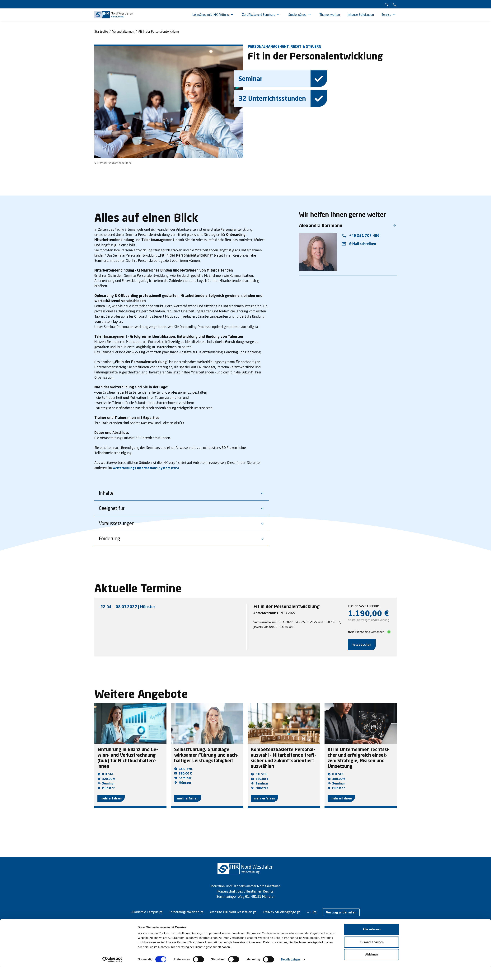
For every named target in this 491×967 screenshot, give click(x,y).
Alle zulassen (372, 929)
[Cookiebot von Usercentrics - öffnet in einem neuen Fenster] (112, 959)
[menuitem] (213, 14)
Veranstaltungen (123, 31)
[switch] (198, 959)
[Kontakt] (394, 4)
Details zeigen (290, 959)
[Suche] (386, 4)
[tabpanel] (322, 627)
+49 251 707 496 (361, 235)
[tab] (172, 606)
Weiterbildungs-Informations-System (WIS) (146, 468)
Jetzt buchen (362, 644)
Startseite (101, 31)
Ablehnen (371, 954)
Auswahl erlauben (371, 942)
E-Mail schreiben (359, 244)
